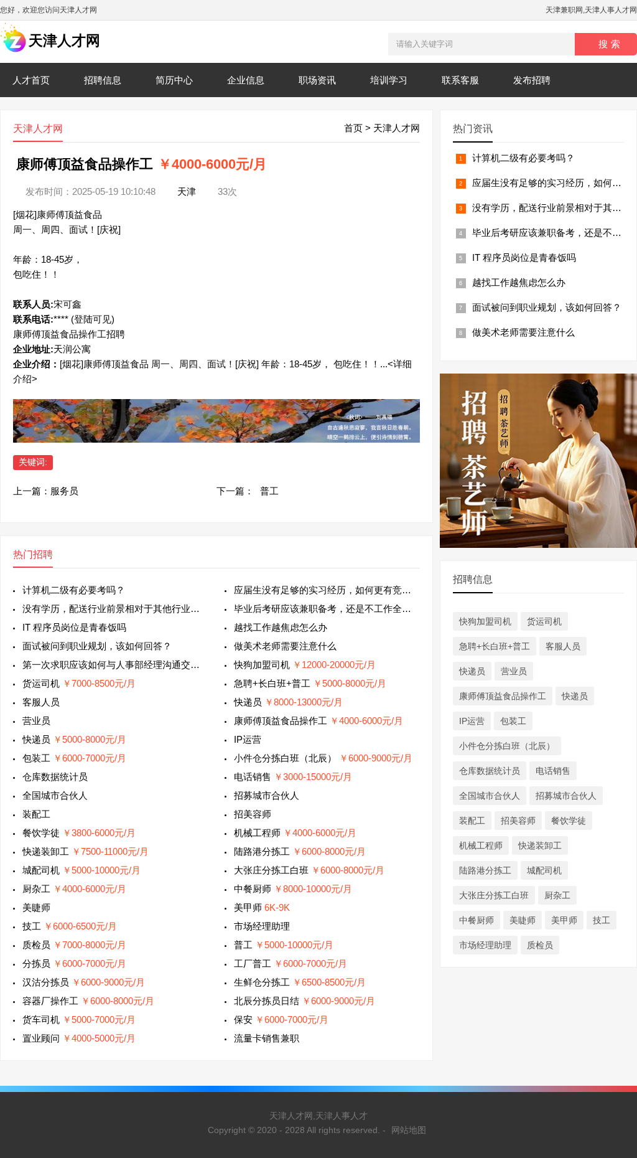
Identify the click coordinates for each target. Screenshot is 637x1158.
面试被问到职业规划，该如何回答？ (97, 646)
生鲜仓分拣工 (300, 982)
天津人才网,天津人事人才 (318, 1116)
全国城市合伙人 (55, 795)
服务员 (64, 491)
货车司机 (79, 1019)
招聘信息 (102, 80)
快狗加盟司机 (305, 664)
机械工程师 (295, 832)
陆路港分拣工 (300, 851)
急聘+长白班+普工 (310, 683)
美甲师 (262, 907)
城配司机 (81, 870)
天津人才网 (396, 128)
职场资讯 (317, 80)
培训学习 (388, 80)
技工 (69, 926)
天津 (186, 191)
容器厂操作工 (88, 1001)
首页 (353, 128)
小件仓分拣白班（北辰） (323, 758)
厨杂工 (74, 888)
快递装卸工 (85, 851)
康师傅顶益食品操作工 (318, 720)
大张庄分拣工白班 (309, 870)
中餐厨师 (293, 888)
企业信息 (245, 80)
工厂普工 (290, 963)
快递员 (288, 702)
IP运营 (247, 739)
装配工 (36, 814)
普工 (269, 491)
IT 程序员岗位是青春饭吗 (74, 627)
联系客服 (460, 80)
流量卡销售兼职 (266, 1038)
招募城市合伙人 (266, 795)
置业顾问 (79, 1038)
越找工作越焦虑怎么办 (280, 627)
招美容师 (252, 814)
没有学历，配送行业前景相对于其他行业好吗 (115, 608)
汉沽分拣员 (83, 982)
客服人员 (41, 702)
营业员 (36, 720)
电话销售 (293, 776)
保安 (281, 1019)
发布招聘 (532, 80)
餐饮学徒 (79, 832)
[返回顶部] (611, 1029)
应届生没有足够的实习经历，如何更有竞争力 (327, 590)
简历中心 (174, 80)
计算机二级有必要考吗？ (73, 590)
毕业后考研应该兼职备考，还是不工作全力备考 (327, 608)
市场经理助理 (262, 926)
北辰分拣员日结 (304, 1001)
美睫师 (36, 907)
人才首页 (31, 80)
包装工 (74, 758)
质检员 (74, 944)
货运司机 (79, 683)
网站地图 (408, 1130)
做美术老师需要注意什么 (285, 646)
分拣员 (74, 963)
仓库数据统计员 (55, 776)
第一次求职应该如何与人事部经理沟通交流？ (115, 664)
